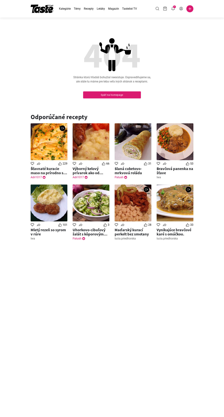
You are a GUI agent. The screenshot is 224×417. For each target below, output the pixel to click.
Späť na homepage (112, 95)
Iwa (159, 177)
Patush (119, 177)
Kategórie (65, 8)
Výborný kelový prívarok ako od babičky (86, 170)
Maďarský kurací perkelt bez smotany (132, 232)
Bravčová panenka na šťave (175, 170)
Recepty (89, 8)
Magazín (113, 8)
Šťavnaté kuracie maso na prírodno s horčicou (47, 170)
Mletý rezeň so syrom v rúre (48, 232)
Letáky (101, 8)
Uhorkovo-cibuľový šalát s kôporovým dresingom (89, 232)
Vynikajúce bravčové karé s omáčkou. (174, 232)
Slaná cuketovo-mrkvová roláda (128, 170)
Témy (77, 8)
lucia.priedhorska (125, 238)
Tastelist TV (129, 8)
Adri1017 (36, 177)
